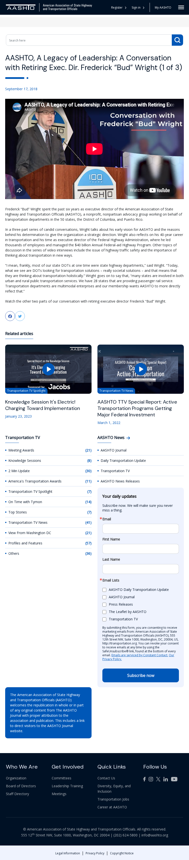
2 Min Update (19, 470)
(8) (89, 460)
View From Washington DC (29, 532)
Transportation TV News (27, 522)
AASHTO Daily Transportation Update (139, 589)
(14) (88, 501)
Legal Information (67, 853)
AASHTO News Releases (120, 481)
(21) (88, 450)
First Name (111, 539)
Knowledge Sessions (24, 460)
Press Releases (121, 604)
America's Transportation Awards (35, 481)
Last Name (111, 559)
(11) (88, 481)
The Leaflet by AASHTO (127, 611)
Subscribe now (140, 675)
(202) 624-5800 (125, 835)
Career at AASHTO (112, 807)
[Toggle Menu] (181, 7)
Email (106, 519)
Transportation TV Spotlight (30, 491)
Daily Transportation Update (123, 460)
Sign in (136, 7)
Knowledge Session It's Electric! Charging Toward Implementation (42, 405)
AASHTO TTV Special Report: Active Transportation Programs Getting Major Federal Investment (137, 408)
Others (13, 553)
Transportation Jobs (113, 799)
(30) (88, 470)
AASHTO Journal (113, 450)
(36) (88, 553)
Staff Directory (17, 793)
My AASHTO (163, 7)
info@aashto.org (155, 835)
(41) (88, 522)
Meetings (59, 793)
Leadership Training (67, 786)
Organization (16, 778)
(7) (89, 491)
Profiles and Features (25, 543)
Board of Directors (21, 786)
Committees (61, 778)
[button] (138, 7)
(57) (88, 543)
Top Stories (17, 512)
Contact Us (106, 778)
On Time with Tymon (25, 501)
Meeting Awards (21, 450)
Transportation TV (115, 470)
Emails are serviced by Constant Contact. (139, 655)
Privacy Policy (95, 853)
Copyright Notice (122, 853)
